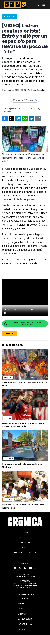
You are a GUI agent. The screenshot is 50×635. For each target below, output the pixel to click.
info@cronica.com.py (25, 576)
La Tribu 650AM (25, 619)
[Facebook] (25, 568)
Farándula (25, 532)
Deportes (25, 537)
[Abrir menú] (44, 5)
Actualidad (9, 16)
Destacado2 (9, 333)
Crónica (22, 604)
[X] (20, 568)
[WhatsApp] (36, 568)
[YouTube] (30, 568)
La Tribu (22, 629)
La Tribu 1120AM (25, 624)
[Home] (25, 521)
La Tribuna (23, 599)
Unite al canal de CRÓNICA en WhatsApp (27, 323)
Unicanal (22, 614)
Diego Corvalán (38, 90)
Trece (20, 609)
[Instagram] (14, 568)
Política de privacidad (25, 552)
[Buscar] (38, 5)
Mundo (25, 547)
